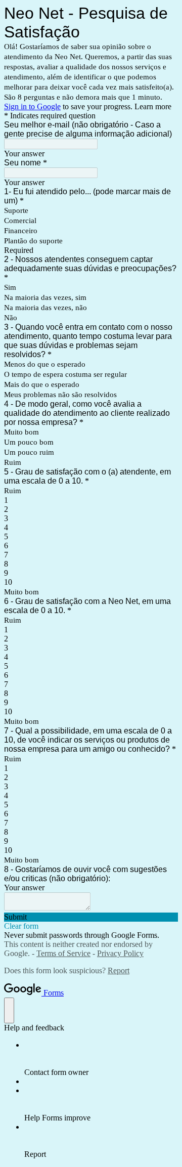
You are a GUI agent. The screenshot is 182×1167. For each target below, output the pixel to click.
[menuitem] (101, 1059)
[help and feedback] (9, 1010)
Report (118, 970)
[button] (91, 917)
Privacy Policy (120, 953)
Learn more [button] (152, 106)
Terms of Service (63, 953)
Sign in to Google (32, 106)
